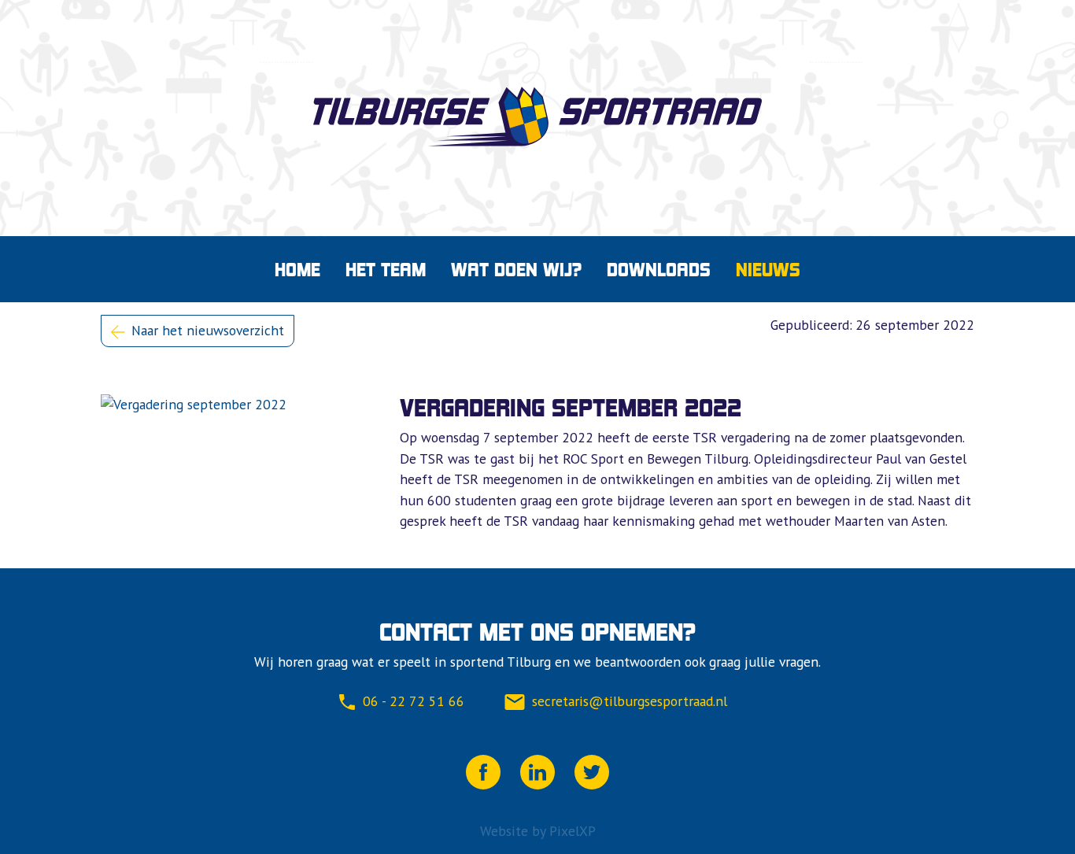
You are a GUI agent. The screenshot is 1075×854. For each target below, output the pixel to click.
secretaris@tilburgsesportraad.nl (629, 701)
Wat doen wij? (516, 269)
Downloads (659, 269)
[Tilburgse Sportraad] (537, 116)
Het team (385, 269)
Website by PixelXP (538, 831)
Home (297, 269)
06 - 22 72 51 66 (413, 701)
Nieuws (768, 269)
